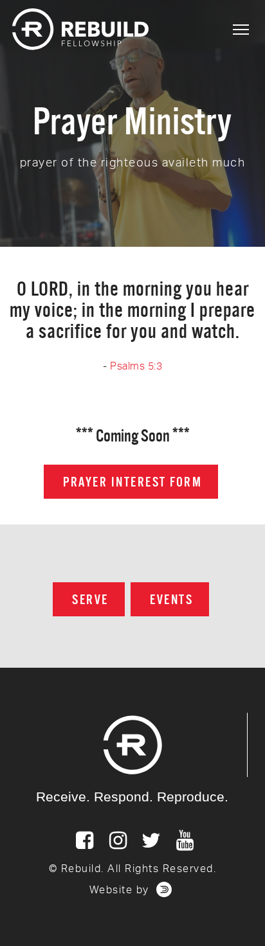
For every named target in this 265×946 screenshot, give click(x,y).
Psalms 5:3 (136, 366)
